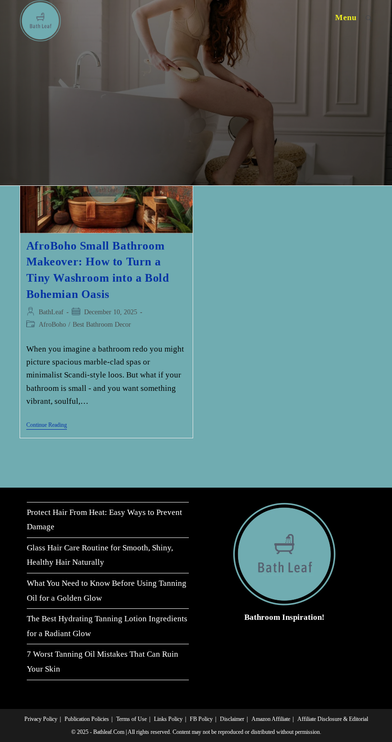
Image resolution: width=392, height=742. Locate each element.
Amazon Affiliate (270, 719)
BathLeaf (51, 312)
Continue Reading (46, 426)
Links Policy (168, 719)
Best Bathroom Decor (102, 324)
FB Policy (201, 719)
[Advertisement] (196, 113)
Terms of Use (131, 719)
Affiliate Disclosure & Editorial (332, 719)
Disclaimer (232, 719)
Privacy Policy (40, 719)
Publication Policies (87, 719)
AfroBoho (52, 324)
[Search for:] (365, 17)
